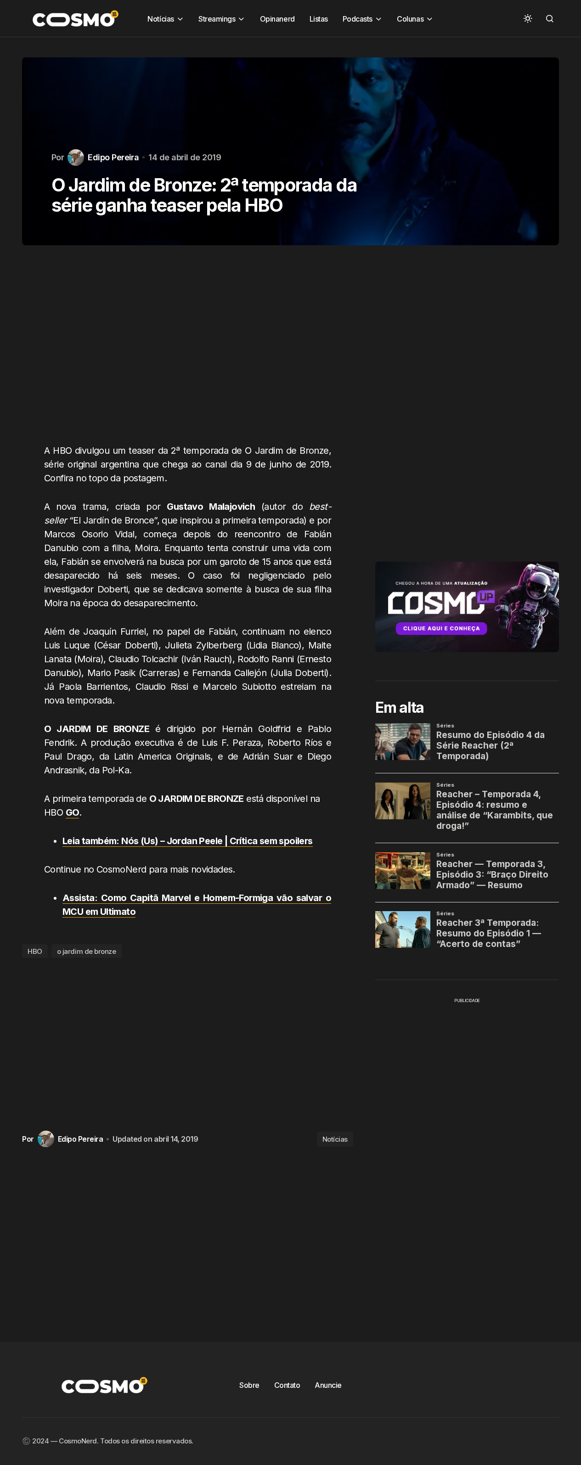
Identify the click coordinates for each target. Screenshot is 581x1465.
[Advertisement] (187, 350)
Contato (287, 1385)
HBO (35, 951)
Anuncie (328, 1385)
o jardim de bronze (86, 951)
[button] (528, 18)
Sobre (249, 1385)
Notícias (335, 1139)
